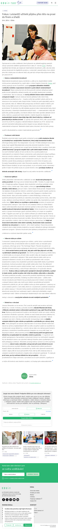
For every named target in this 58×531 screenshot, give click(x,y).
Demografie (26, 455)
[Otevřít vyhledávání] (51, 2)
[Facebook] (3, 499)
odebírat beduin (33, 474)
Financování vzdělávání (8, 455)
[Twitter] (7, 499)
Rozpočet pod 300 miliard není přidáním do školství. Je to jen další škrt (11, 448)
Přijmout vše (28, 525)
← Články (5, 10)
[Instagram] (10, 499)
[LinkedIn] (17, 499)
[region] (18, 517)
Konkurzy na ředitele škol (30, 457)
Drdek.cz (47, 525)
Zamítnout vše (18, 525)
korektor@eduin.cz (35, 383)
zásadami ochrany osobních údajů (17, 478)
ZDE (43, 66)
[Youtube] (14, 499)
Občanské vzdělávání (50, 455)
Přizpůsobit (8, 525)
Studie (50, 83)
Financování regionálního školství (11, 454)
